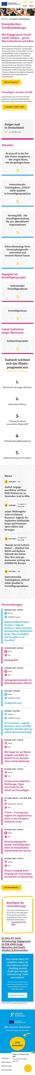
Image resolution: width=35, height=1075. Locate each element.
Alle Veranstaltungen (11, 887)
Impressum (5, 1058)
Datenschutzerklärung (8, 1062)
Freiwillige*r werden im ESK (14, 107)
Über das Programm (11, 82)
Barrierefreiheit (7, 1070)
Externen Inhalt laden (17, 995)
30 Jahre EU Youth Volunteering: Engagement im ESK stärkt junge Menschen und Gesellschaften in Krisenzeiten (16, 944)
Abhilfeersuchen (7, 1066)
